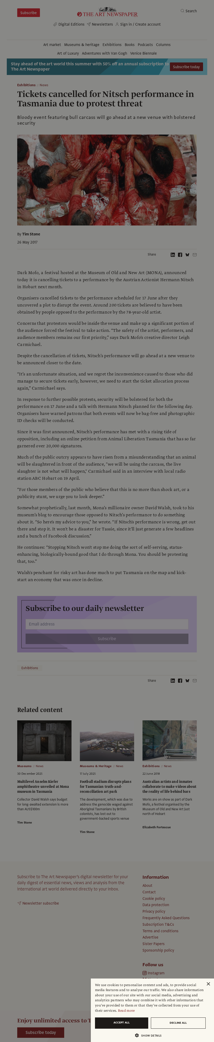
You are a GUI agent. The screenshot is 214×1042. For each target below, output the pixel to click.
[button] (150, 1035)
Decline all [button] (178, 1023)
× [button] (208, 984)
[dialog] (152, 1010)
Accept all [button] (122, 1022)
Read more (126, 1010)
